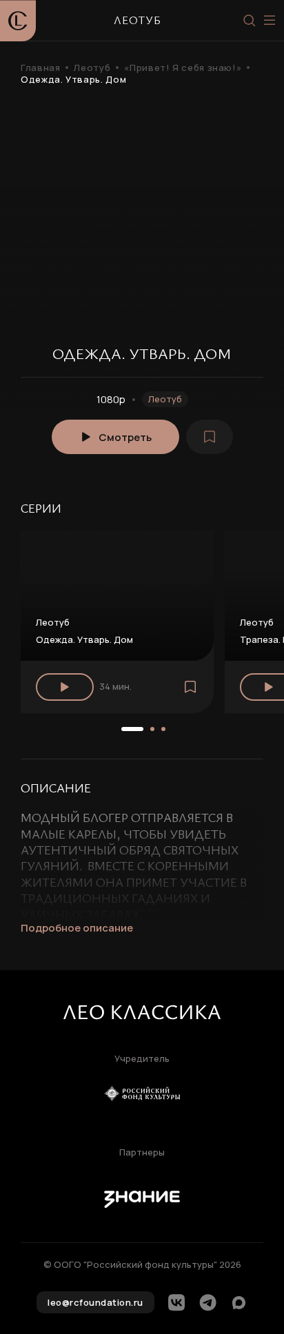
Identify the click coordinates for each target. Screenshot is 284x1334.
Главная (40, 68)
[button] (132, 729)
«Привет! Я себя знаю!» (182, 68)
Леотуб (92, 68)
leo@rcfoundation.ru (95, 1302)
